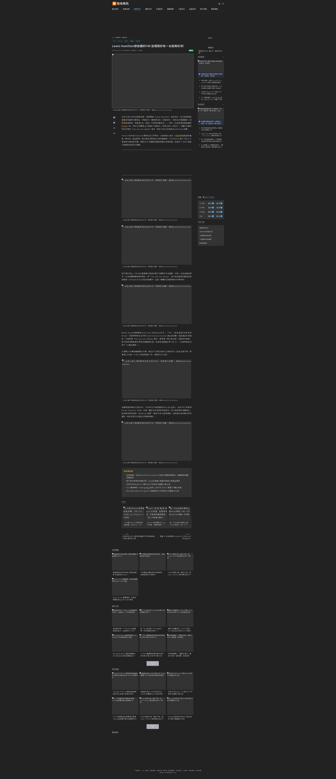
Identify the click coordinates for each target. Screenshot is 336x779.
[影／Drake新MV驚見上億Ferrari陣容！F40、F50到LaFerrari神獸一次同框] (179, 514)
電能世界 (148, 9)
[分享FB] (114, 117)
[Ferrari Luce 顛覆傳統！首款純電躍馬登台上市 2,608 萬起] (125, 587)
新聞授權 (152, 770)
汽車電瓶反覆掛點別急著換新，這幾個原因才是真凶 (152, 573)
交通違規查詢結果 (205, 235)
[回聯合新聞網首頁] (114, 3)
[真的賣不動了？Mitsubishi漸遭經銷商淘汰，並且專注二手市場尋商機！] (125, 618)
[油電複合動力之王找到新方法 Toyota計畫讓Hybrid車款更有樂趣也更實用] (153, 681)
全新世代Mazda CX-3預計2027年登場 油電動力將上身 (148, 484)
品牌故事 (192, 9)
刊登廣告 (137, 770)
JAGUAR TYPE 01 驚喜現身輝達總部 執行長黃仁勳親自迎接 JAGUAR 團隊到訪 (124, 693)
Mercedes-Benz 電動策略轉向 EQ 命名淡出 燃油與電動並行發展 (124, 654)
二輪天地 (181, 9)
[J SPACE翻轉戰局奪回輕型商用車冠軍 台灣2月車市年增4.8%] (153, 643)
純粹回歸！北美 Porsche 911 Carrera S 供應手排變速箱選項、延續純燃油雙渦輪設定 (157, 476)
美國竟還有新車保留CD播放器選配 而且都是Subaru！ (125, 573)
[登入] (219, 4)
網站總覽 (198, 770)
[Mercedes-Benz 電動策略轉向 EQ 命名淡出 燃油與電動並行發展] (125, 643)
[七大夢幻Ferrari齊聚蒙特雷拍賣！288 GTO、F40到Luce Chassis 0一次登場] (133, 514)
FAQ (143, 770)
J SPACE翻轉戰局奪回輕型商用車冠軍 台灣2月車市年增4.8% (151, 654)
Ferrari (120, 41)
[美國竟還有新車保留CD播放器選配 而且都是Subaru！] (125, 562)
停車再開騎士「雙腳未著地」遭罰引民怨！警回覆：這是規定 (179, 654)
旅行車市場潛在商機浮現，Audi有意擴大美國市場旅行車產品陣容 (153, 481)
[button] (222, 3)
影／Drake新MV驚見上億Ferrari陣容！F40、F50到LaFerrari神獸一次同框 (179, 523)
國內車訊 (115, 9)
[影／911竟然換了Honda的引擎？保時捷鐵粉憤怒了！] (153, 618)
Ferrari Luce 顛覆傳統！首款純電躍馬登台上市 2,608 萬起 (124, 598)
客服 (146, 770)
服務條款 (159, 770)
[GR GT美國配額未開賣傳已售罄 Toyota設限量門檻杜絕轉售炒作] (125, 706)
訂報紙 (185, 770)
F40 (114, 41)
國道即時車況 (204, 228)
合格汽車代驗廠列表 (206, 232)
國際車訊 (137, 9)
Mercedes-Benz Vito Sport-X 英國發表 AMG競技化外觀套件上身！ (153, 491)
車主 (126, 41)
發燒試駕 (126, 9)
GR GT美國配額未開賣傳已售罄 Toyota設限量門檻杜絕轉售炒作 (125, 718)
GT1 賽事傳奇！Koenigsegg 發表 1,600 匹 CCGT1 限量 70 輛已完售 (154, 487)
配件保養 (203, 9)
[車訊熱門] (223, 104)
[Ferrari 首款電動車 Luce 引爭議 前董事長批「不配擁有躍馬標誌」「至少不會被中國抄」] (156, 514)
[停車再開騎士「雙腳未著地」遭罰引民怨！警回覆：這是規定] (180, 643)
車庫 (131, 41)
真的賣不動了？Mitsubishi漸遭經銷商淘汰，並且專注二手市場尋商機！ (124, 629)
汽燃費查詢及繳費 (205, 239)
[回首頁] (122, 3)
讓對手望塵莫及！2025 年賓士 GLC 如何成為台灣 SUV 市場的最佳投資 (180, 629)
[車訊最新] (223, 57)
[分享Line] (114, 122)
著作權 (165, 770)
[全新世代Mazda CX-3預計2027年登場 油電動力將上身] (180, 681)
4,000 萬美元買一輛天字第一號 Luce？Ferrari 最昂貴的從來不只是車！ (180, 573)
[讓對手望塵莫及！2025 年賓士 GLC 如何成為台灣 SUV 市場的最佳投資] (180, 618)
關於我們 (191, 770)
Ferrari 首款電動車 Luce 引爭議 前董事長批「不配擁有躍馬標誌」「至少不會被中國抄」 (156, 523)
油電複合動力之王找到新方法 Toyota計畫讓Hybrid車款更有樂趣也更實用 (152, 693)
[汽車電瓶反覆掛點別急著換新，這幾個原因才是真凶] (153, 562)
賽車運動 (214, 9)
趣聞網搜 (170, 9)
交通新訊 (159, 9)
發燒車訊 (118, 37)
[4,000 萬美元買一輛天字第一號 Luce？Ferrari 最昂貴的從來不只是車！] (180, 562)
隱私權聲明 (171, 770)
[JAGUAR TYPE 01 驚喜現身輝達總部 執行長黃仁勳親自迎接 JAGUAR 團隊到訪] (125, 681)
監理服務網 (203, 243)
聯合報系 (178, 770)
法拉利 (138, 41)
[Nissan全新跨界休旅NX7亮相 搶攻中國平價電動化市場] (180, 706)
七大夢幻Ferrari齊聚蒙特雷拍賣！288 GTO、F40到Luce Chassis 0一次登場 (133, 523)
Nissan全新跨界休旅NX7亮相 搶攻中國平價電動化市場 (180, 718)
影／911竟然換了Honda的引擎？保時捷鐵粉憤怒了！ (151, 629)
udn (113, 37)
